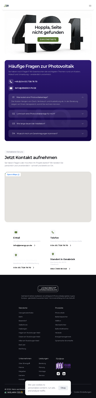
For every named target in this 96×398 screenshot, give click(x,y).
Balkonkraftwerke (61, 329)
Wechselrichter (60, 325)
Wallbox (58, 321)
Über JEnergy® (24, 363)
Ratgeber (22, 371)
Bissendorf (23, 321)
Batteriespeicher (61, 317)
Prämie (21, 367)
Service (41, 375)
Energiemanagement (63, 337)
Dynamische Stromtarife (64, 341)
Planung (42, 367)
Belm (21, 317)
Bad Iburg (22, 349)
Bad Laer (22, 345)
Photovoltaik (60, 313)
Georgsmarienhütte (26, 313)
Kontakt (22, 379)
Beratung (42, 363)
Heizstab (58, 333)
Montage (42, 371)
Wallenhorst (23, 325)
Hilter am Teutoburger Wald (29, 341)
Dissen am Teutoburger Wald (29, 337)
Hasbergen (23, 329)
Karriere (22, 375)
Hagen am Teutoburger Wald (29, 333)
